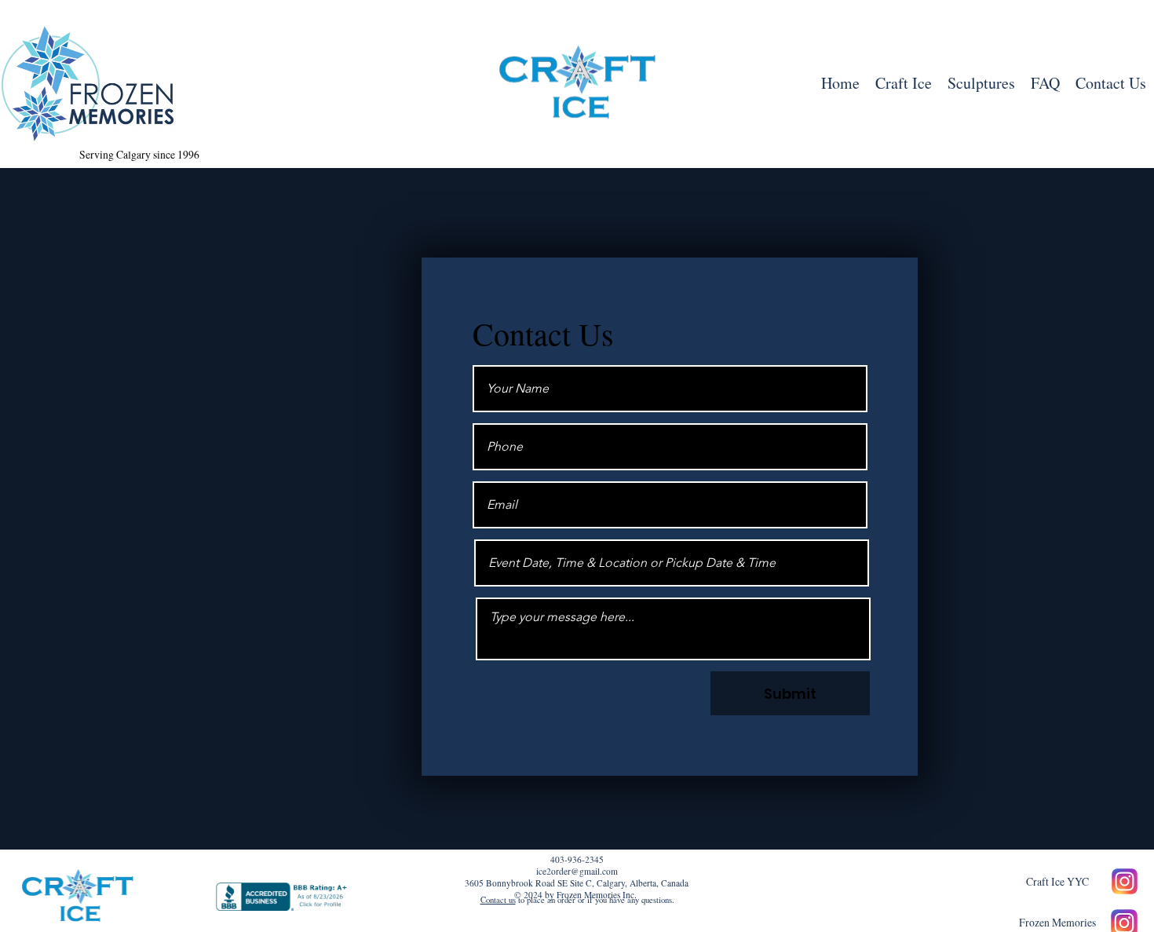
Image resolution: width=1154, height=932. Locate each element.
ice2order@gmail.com (577, 871)
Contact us (498, 899)
